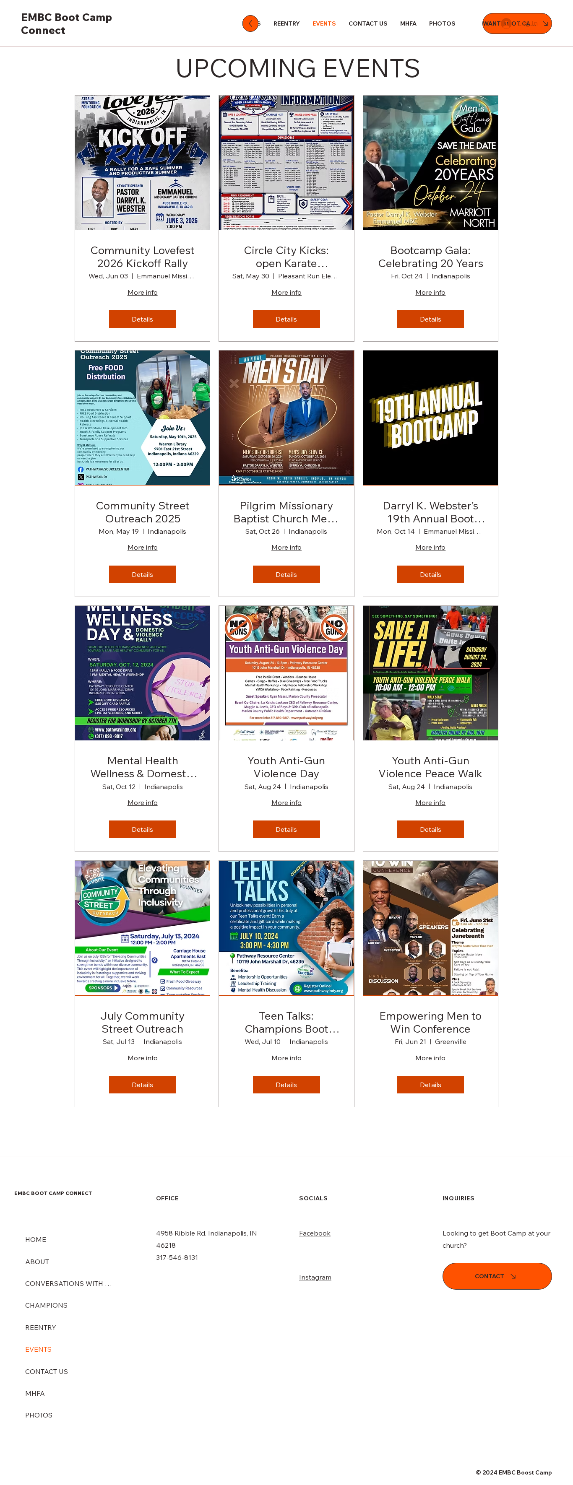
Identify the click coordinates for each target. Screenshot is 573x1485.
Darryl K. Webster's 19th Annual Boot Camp (430, 512)
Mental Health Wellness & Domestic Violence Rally (142, 767)
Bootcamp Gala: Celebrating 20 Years (430, 257)
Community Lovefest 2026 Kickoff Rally (142, 257)
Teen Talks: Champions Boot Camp (286, 1022)
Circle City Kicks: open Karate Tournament (286, 257)
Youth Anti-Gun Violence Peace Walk (430, 767)
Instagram (315, 1277)
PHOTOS (38, 1415)
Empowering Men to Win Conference (430, 1022)
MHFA (35, 1393)
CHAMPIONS (46, 1305)
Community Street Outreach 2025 (143, 512)
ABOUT (37, 1261)
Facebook (315, 1233)
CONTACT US (46, 1371)
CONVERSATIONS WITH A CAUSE (68, 1283)
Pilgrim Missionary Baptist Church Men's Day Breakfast (286, 512)
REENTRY (40, 1327)
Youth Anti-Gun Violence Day (286, 767)
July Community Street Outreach (142, 1022)
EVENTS (38, 1349)
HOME (35, 1239)
